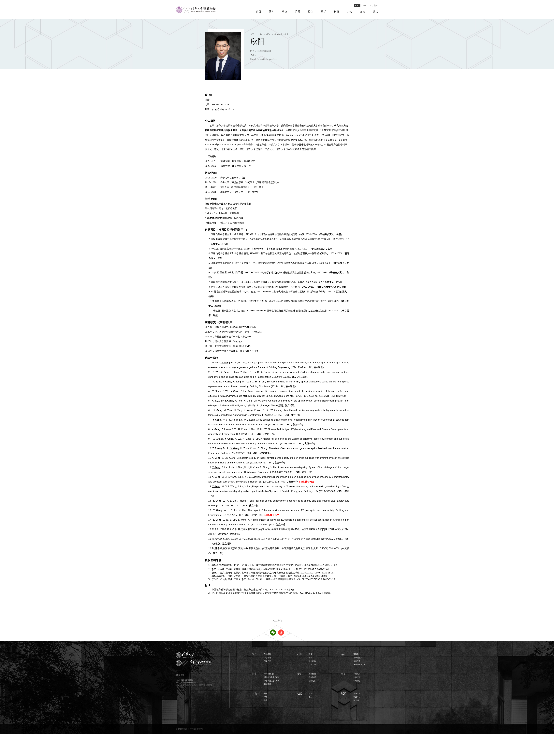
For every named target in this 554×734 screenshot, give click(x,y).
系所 (297, 11)
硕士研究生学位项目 (272, 677)
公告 (310, 658)
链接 (375, 11)
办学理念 (267, 658)
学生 (265, 697)
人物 (349, 11)
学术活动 (312, 661)
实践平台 (356, 697)
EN (364, 5)
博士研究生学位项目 (272, 681)
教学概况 (312, 674)
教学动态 (312, 681)
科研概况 (356, 674)
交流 (362, 11)
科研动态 (356, 681)
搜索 (376, 5)
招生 (310, 11)
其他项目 (267, 684)
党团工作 (312, 665)
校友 (265, 700)
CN (356, 5)
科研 (336, 11)
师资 (267, 34)
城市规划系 (357, 658)
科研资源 (356, 677)
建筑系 (356, 654)
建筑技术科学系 (280, 34)
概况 (310, 694)
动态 (284, 11)
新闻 (310, 654)
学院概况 (267, 654)
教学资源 (312, 677)
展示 (310, 697)
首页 (258, 11)
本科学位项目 (269, 674)
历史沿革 (267, 661)
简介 (271, 11)
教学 (323, 11)
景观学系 (356, 661)
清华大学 (356, 694)
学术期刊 (356, 700)
